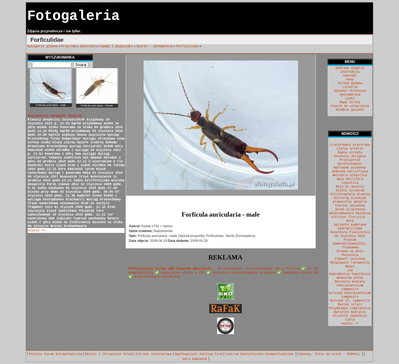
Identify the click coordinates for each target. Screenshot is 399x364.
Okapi (350, 266)
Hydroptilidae (350, 228)
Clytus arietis (350, 149)
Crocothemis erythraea (350, 145)
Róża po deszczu (350, 187)
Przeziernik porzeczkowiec (350, 162)
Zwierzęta (88, 46)
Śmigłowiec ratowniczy (350, 263)
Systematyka (350, 95)
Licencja (349, 87)
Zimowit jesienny (350, 259)
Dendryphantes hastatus (350, 213)
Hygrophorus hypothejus (350, 274)
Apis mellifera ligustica (350, 181)
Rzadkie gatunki (350, 110)
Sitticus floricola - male (350, 219)
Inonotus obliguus (350, 156)
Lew (350, 270)
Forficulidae (187, 46)
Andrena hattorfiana (350, 171)
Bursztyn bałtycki (350, 312)
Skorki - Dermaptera (154, 46)
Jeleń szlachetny (350, 209)
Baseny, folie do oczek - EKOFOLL (330, 354)
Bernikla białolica (350, 175)
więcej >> (36, 230)
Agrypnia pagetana (350, 225)
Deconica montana (350, 282)
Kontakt (350, 76)
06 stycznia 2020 (350, 236)
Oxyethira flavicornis (350, 232)
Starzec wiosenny (350, 206)
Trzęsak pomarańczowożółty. (350, 242)
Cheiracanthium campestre (350, 287)
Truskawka (350, 247)
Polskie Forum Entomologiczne (55, 354)
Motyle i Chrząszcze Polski (110, 354)
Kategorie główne (42, 46)
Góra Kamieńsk (195, 359)
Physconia (350, 255)
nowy (350, 79)
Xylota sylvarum (350, 190)
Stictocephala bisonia (350, 194)
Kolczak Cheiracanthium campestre (350, 295)
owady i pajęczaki (116, 46)
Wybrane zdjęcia (350, 68)
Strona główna (350, 83)
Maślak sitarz (350, 304)
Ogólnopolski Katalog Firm (198, 354)
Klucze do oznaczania (350, 106)
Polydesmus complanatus (350, 308)
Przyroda (68, 46)
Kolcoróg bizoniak (350, 198)
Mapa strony (350, 102)
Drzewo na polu (350, 251)
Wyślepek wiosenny (350, 168)
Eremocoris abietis (350, 202)
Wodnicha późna (350, 278)
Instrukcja (349, 72)
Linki (350, 98)
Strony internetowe (155, 354)
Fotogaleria (73, 16)
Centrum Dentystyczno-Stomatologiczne (260, 354)
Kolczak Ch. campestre (350, 301)
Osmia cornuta (350, 152)
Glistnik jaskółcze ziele (350, 318)
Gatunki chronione (350, 91)
